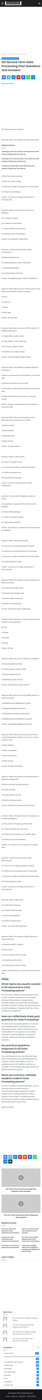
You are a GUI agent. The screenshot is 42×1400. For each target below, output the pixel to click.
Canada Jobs (8, 1385)
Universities (8, 1368)
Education (7, 1375)
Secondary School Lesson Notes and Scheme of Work (22, 1356)
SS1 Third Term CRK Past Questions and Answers (10, 1247)
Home (5, 54)
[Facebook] (5, 1157)
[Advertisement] (21, 30)
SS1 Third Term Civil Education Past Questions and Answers (10, 1231)
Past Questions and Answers (17, 54)
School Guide (8, 1353)
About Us (14, 1396)
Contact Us (22, 1396)
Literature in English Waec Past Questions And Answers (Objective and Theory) (31, 1248)
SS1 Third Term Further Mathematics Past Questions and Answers (30, 1239)
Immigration (8, 1382)
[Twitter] (10, 1157)
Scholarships (8, 1365)
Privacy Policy (31, 1396)
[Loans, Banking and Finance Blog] (13, 3)
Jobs (5, 1378)
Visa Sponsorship (9, 1372)
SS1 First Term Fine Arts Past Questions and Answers (30, 1231)
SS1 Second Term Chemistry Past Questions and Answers (10, 1239)
